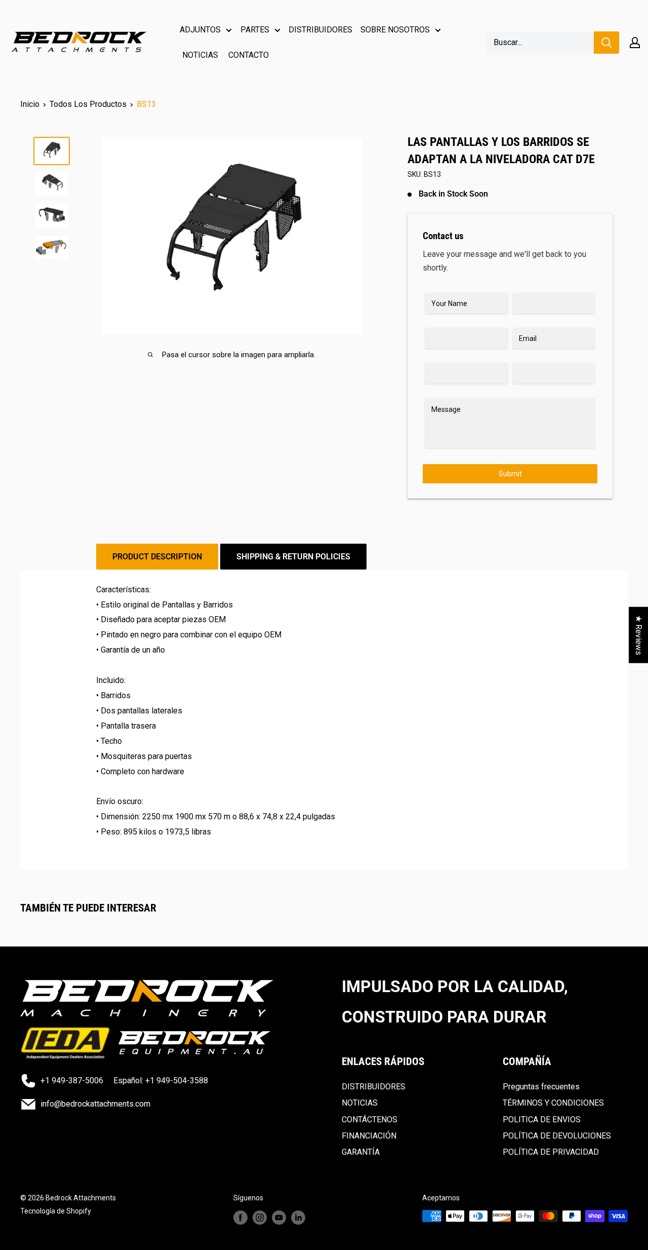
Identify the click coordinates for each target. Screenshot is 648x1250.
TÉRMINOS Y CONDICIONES (553, 1103)
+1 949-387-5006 (71, 1080)
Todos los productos (88, 104)
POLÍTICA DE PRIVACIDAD (551, 1152)
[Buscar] (606, 42)
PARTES (254, 29)
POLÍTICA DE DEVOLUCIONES (557, 1136)
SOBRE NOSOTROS (395, 29)
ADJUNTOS (200, 29)
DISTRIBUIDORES (320, 29)
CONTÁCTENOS (369, 1119)
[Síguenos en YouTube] (279, 1217)
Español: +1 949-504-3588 (160, 1080)
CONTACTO (248, 55)
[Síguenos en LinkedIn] (298, 1217)
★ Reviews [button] (638, 635)
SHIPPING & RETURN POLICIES (293, 556)
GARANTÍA (361, 1152)
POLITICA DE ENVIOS (542, 1119)
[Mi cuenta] (635, 42)
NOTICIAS (200, 55)
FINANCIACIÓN (369, 1136)
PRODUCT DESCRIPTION (157, 556)
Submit (510, 474)
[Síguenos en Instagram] (260, 1217)
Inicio (29, 104)
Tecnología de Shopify (55, 1211)
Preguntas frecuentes (541, 1086)
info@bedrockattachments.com (95, 1104)
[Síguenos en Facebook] (240, 1217)
